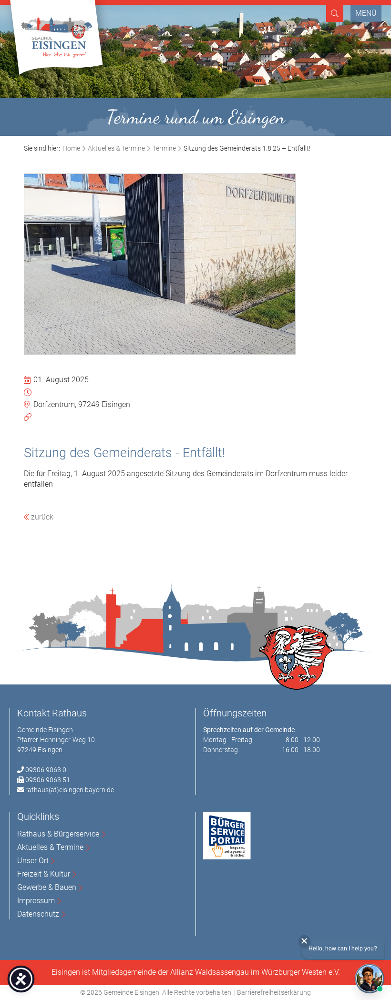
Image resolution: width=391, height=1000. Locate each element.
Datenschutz (38, 913)
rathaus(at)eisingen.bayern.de (69, 790)
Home (71, 148)
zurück (41, 516)
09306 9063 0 (45, 770)
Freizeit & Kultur (43, 873)
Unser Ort (33, 860)
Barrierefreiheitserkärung (274, 992)
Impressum (36, 900)
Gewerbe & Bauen (46, 887)
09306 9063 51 (47, 780)
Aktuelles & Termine (116, 148)
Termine (164, 148)
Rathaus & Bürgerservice (58, 833)
